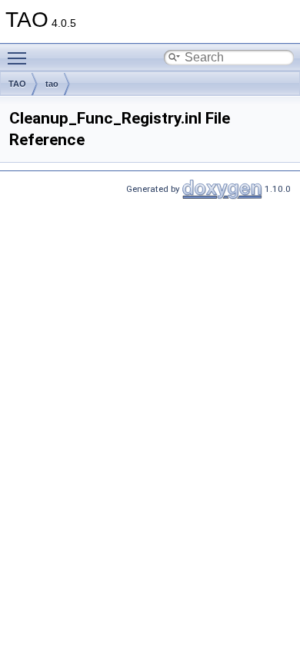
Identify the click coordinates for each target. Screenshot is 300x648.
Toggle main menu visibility (20, 57)
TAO (17, 83)
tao (51, 83)
